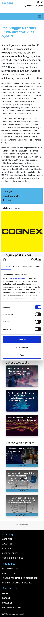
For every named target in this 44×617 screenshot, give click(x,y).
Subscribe (7, 603)
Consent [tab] (6, 266)
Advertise (7, 543)
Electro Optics (10, 568)
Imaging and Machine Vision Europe (20, 578)
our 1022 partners (17, 278)
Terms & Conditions (12, 558)
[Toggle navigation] (39, 16)
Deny (22, 355)
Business (7, 200)
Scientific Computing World (17, 582)
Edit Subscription (11, 607)
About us (7, 539)
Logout (6, 598)
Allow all (22, 340)
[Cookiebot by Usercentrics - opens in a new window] (31, 259)
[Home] (11, 4)
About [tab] (38, 266)
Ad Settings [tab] (27, 266)
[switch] (38, 314)
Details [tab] (16, 266)
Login (5, 593)
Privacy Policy (9, 553)
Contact (6, 548)
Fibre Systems (9, 573)
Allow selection (22, 347)
